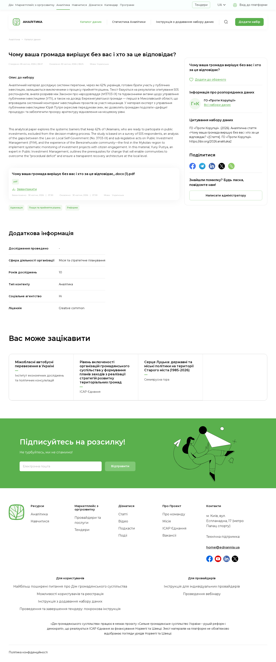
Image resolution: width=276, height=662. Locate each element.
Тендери (201, 5)
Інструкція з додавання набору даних (185, 22)
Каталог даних (91, 22)
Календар (111, 4)
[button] (221, 4)
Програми (127, 4)
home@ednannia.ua (223, 547)
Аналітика (63, 4)
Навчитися (79, 4)
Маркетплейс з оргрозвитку (34, 4)
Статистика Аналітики (128, 22)
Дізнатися (95, 4)
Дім (11, 4)
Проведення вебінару (202, 594)
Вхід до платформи (253, 5)
